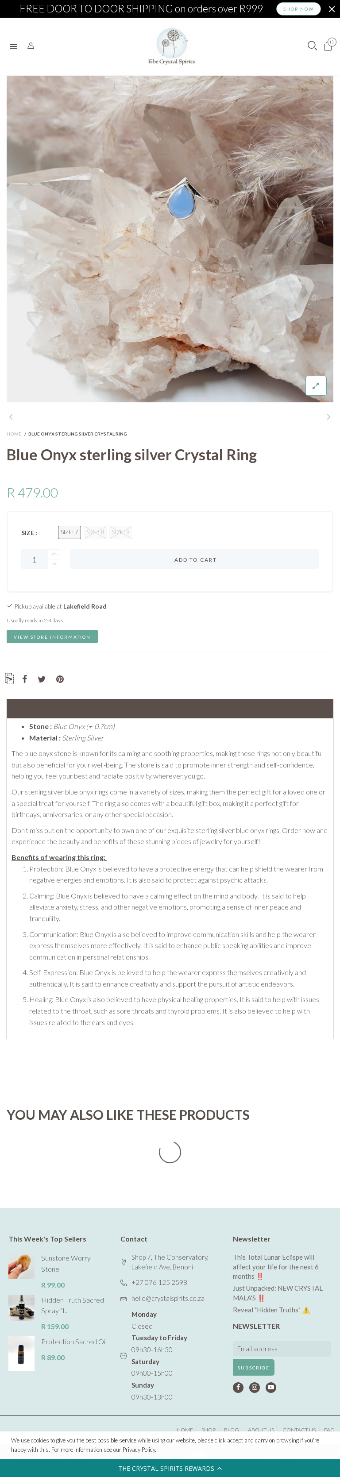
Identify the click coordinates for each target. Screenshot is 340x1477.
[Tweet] (42, 679)
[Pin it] (60, 679)
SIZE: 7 (69, 532)
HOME (185, 1430)
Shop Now (298, 9)
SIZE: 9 (121, 532)
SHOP (208, 1430)
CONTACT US (299, 1430)
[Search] (30, 46)
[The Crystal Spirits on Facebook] (238, 1387)
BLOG (231, 1430)
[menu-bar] (16, 46)
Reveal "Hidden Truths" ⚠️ (271, 1310)
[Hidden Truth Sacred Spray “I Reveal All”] (21, 1308)
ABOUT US (261, 1430)
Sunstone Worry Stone (66, 1263)
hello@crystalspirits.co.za (168, 1298)
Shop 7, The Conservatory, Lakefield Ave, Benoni (170, 1262)
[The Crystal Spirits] (171, 46)
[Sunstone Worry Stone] (21, 1266)
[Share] (24, 679)
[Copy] (9, 680)
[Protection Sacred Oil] (21, 1353)
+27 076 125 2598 (159, 1282)
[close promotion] (331, 9)
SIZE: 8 (95, 532)
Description (27, 708)
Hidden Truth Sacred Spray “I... (72, 1305)
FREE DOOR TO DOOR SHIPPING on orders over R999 (141, 9)
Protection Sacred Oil (74, 1341)
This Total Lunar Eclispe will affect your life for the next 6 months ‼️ (276, 1266)
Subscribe (254, 1367)
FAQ (329, 1430)
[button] (170, 1468)
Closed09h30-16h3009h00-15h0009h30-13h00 (159, 1355)
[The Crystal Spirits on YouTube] (271, 1387)
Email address (257, 1349)
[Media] (316, 386)
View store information (52, 637)
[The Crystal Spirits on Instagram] (254, 1387)
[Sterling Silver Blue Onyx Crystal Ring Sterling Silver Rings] (170, 239)
